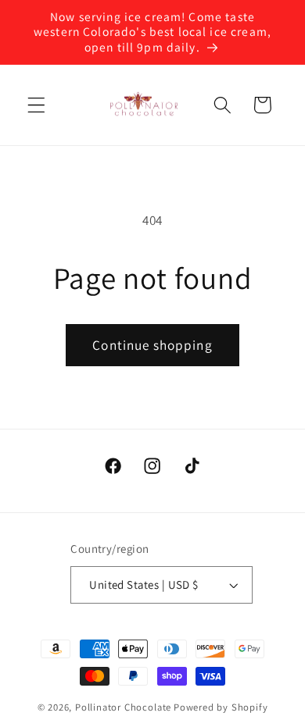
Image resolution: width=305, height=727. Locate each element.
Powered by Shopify (221, 707)
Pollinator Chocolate (123, 707)
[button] (36, 105)
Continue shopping (152, 345)
